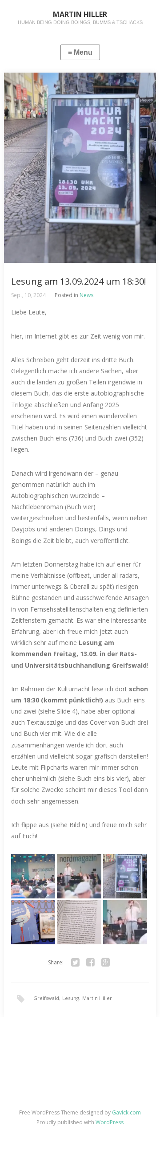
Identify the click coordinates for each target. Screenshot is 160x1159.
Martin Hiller (97, 998)
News (86, 295)
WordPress (110, 1122)
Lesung (70, 998)
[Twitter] (75, 962)
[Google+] (105, 962)
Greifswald (46, 998)
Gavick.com (126, 1112)
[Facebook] (90, 962)
